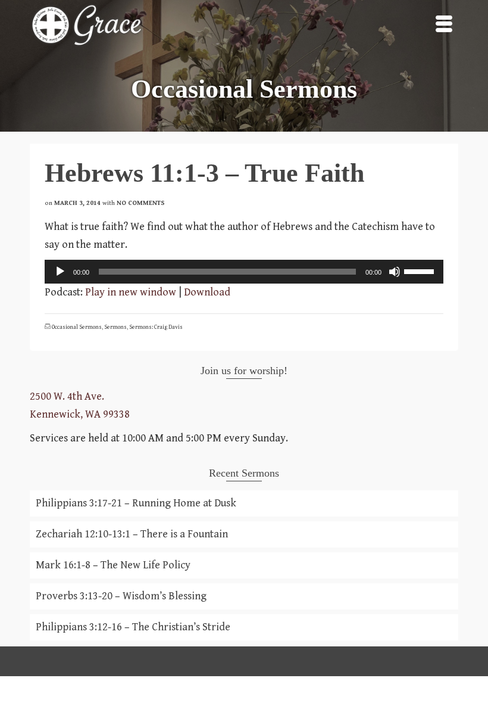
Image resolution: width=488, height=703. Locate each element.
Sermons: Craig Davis (156, 327)
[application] (244, 272)
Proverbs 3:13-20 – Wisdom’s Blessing (121, 596)
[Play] (60, 272)
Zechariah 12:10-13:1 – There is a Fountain (132, 534)
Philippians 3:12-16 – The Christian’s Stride (133, 627)
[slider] (420, 270)
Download (207, 292)
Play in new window (130, 292)
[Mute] (395, 272)
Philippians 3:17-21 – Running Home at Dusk (136, 503)
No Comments (141, 203)
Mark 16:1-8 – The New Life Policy (113, 565)
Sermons (115, 327)
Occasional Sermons (77, 327)
